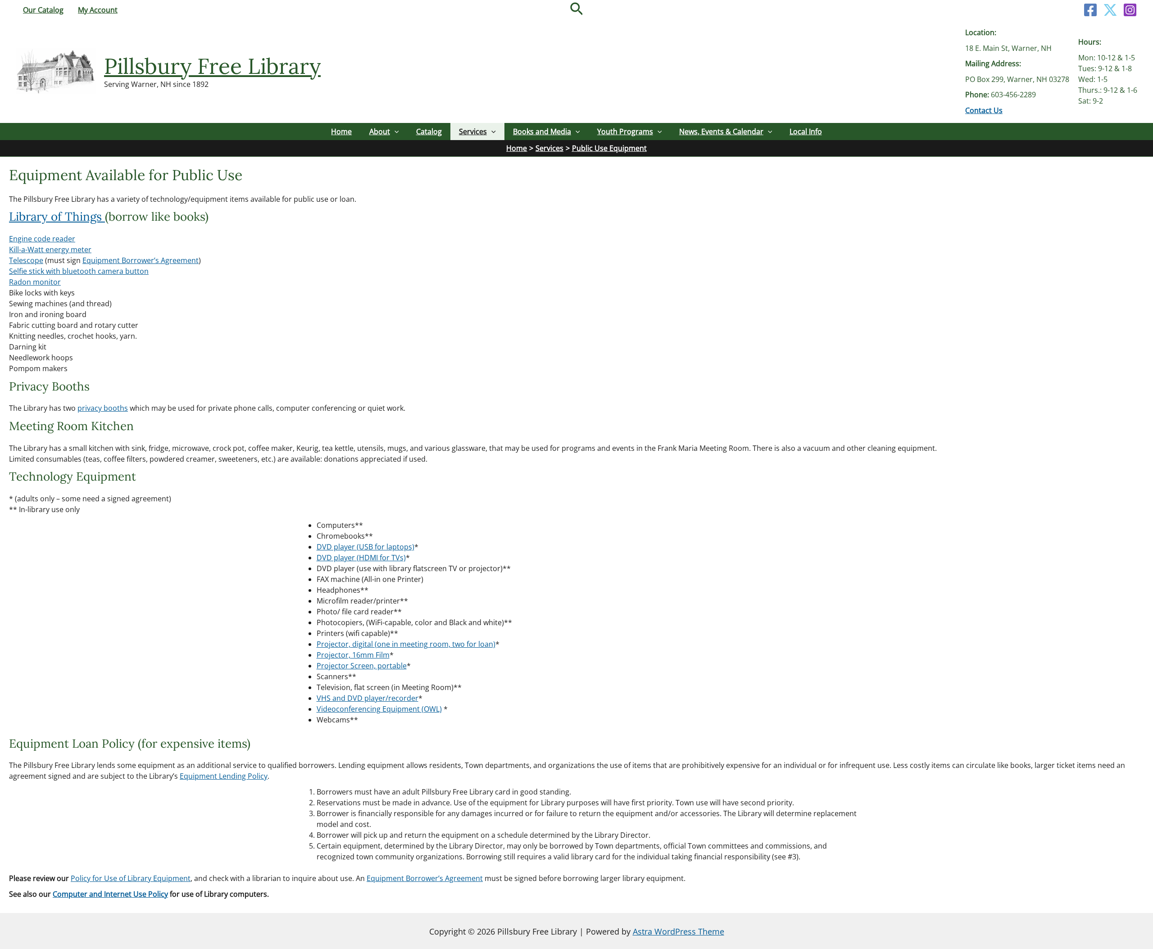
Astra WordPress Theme (678, 931)
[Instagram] (1130, 10)
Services (473, 131)
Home (341, 131)
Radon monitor (35, 282)
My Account (98, 10)
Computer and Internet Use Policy (110, 894)
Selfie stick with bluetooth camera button (79, 271)
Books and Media (542, 131)
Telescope (26, 260)
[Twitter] (1110, 10)
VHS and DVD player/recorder (367, 698)
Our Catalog (43, 10)
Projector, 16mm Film (353, 655)
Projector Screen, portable (362, 666)
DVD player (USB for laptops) (365, 547)
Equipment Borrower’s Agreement (140, 260)
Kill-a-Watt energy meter (50, 249)
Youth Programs (625, 131)
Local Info (806, 131)
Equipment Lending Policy (224, 776)
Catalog (429, 131)
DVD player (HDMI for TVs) (361, 558)
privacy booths (102, 408)
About (379, 131)
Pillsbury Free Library (212, 66)
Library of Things (57, 216)
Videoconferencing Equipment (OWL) (379, 709)
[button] (577, 10)
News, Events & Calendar (721, 131)
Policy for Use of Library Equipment (131, 878)
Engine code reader (42, 239)
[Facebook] (1090, 10)
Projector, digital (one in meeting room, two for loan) (406, 644)
